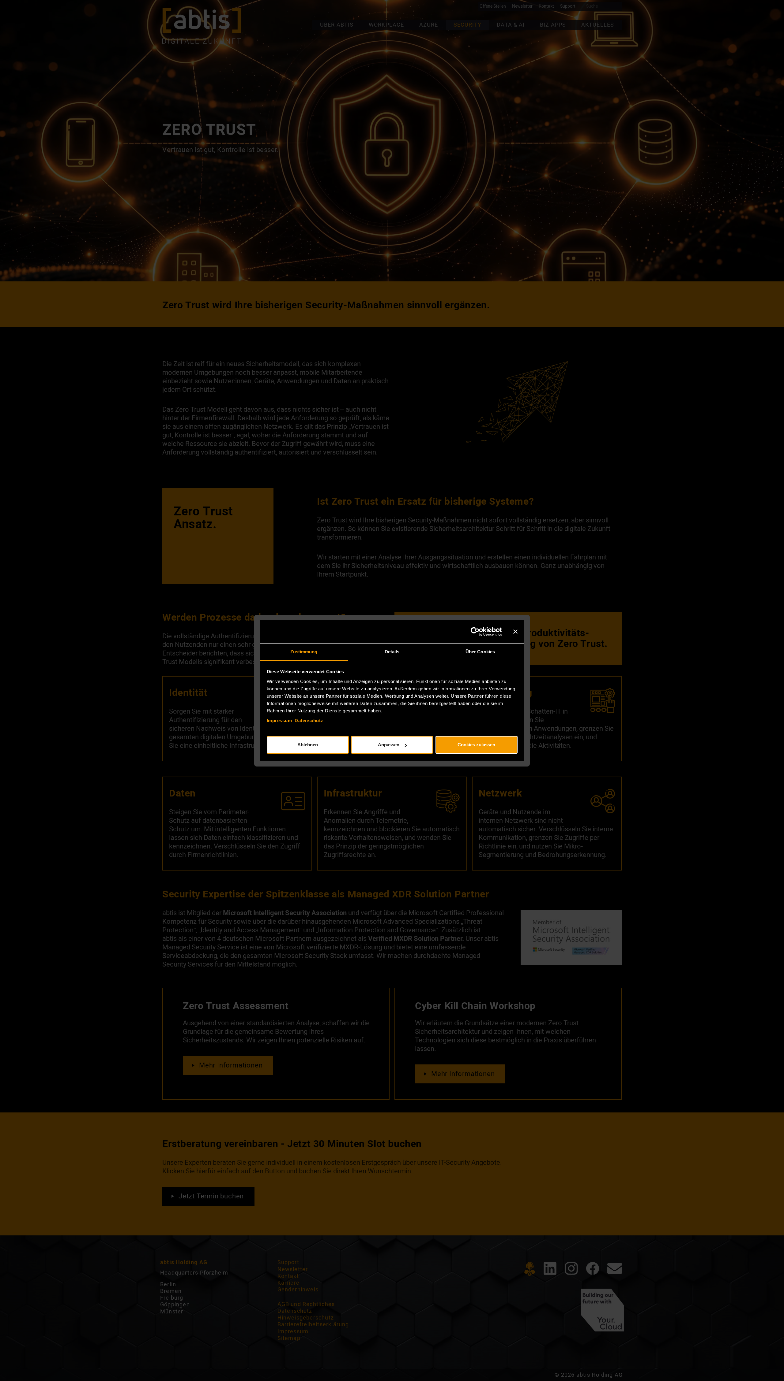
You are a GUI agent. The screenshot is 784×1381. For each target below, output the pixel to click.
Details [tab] (392, 651)
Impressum (279, 720)
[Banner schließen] (515, 631)
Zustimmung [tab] (304, 651)
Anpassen (388, 744)
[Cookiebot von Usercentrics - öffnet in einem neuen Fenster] (475, 631)
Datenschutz (309, 720)
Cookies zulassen (476, 744)
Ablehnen (307, 744)
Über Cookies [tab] (480, 651)
